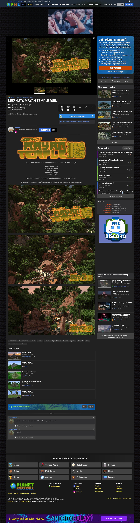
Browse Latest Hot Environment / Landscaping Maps (115, 364)
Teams (110, 221)
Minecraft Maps (18, 1)
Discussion (106, 190)
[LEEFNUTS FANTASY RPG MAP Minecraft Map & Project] (104, 163)
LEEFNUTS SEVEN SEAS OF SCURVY (120, 119)
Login (121, 72)
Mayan (47, 341)
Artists (110, 197)
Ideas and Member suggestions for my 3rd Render (116, 180)
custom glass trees (118, 353)
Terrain (24, 344)
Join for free (115, 68)
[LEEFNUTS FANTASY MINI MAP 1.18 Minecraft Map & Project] (104, 143)
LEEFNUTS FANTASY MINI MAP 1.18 (122, 140)
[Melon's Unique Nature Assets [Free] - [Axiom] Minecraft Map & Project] (104, 312)
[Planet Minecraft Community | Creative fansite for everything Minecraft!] (22, 486)
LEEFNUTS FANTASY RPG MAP (122, 160)
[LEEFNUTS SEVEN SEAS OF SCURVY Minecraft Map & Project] (104, 122)
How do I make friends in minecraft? (111, 188)
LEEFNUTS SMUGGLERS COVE (121, 129)
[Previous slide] (10, 61)
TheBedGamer (13, 418)
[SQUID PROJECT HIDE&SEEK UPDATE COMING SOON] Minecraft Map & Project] (104, 346)
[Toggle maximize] (94, 38)
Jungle (33, 341)
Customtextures (24, 341)
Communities (102, 182)
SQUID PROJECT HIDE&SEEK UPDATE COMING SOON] (121, 342)
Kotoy (25, 366)
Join (84, 406)
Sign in (91, 406)
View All (115, 170)
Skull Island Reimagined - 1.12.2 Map (122, 331)
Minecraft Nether (105, 203)
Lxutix (115, 325)
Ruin (87, 341)
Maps (12, 97)
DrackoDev (126, 220)
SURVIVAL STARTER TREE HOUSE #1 (120, 320)
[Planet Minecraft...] (23, 4)
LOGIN (120, 4)
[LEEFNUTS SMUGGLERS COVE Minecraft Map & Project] (104, 133)
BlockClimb (27, 385)
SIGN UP (129, 4)
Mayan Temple (26, 352)
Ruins (11, 344)
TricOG (116, 336)
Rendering (110, 182)
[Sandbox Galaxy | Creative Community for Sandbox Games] (70, 518)
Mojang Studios (25, 501)
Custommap (13, 341)
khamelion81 (27, 356)
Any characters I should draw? (109, 195)
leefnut (17, 128)
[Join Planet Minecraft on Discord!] (115, 270)
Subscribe (45, 130)
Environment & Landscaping (24, 97)
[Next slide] (92, 61)
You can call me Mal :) (106, 211)
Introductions (106, 213)
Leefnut (40, 341)
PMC (100, 190)
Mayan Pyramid (56, 341)
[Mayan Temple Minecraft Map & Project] (14, 356)
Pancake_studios (118, 347)
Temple (18, 344)
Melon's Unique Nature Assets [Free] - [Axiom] (121, 308)
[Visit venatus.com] (89, 30)
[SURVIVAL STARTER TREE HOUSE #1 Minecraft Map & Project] (104, 323)
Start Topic (128, 175)
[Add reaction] (20, 426)
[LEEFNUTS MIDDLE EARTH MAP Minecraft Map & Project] (104, 154)
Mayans (65, 341)
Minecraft (10, 501)
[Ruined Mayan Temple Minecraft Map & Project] (14, 375)
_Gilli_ (26, 376)
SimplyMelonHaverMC (120, 313)
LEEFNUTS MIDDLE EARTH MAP (122, 150)
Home (10, 1)
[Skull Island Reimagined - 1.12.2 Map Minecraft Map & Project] (104, 334)
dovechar (116, 357)
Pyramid (72, 341)
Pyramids (80, 341)
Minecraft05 (27, 395)
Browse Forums (115, 224)
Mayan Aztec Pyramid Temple (31, 381)
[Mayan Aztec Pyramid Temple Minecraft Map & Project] (14, 385)
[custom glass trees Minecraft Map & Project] (104, 356)
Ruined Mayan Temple (29, 372)
